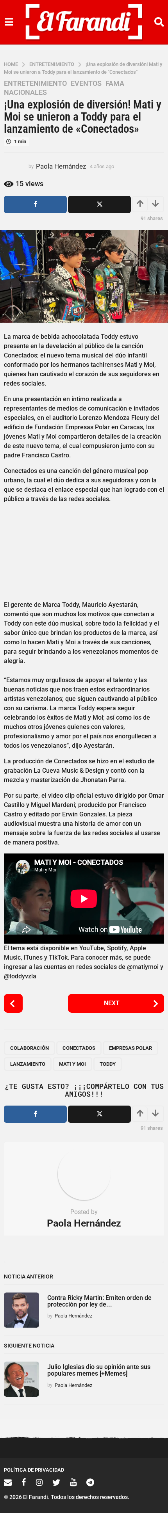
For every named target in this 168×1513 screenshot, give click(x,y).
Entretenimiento (35, 83)
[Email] (8, 1482)
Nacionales (25, 92)
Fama (114, 83)
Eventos (86, 83)
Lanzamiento (27, 1064)
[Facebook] (23, 1482)
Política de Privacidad (34, 1470)
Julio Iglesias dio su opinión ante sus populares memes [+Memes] (98, 1370)
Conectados (79, 1048)
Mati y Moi (72, 1064)
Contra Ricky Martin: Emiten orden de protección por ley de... (99, 1301)
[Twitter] (56, 1482)
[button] (9, 22)
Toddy (108, 1064)
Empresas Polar (130, 1048)
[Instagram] (39, 1482)
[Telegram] (90, 1482)
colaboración (29, 1048)
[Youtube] (73, 1482)
